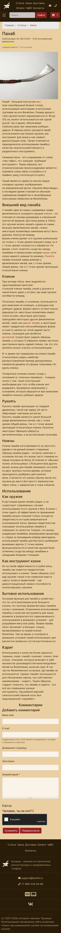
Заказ (28, 3)
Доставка (39, 3)
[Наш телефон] (56, 5)
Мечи (33, 25)
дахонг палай (31, 322)
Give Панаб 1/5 (3, 44)
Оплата (20, 8)
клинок (48, 213)
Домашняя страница (14, 747)
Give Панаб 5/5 (13, 44)
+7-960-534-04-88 (32, 883)
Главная (9, 25)
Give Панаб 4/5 (11, 44)
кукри (46, 252)
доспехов (7, 337)
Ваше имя (8, 715)
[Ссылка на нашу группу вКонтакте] (30, 904)
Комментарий (11, 774)
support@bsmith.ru (32, 878)
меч (38, 101)
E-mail (5, 728)
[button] (55, 15)
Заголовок (8, 761)
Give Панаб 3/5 (8, 44)
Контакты (38, 8)
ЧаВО (29, 8)
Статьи (20, 3)
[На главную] (7, 5)
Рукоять (49, 256)
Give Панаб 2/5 (6, 44)
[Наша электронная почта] (50, 5)
